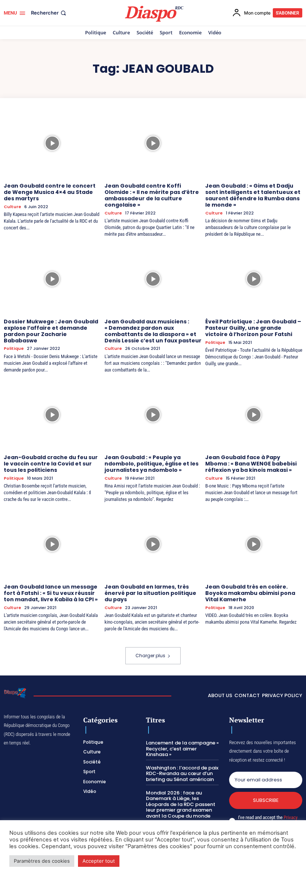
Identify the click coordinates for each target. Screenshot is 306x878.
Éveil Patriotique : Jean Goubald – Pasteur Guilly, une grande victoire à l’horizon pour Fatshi (253, 328)
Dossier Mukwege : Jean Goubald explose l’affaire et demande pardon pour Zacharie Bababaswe (51, 331)
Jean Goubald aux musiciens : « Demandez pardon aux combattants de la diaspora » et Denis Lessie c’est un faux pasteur (153, 331)
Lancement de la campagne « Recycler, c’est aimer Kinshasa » (182, 748)
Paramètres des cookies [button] (42, 861)
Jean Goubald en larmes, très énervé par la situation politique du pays (150, 593)
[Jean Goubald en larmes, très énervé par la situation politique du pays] (153, 544)
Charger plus (150, 655)
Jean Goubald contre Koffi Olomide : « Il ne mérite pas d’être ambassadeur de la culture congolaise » (151, 195)
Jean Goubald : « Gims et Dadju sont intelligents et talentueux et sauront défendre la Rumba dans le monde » (252, 195)
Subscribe (266, 800)
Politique (14, 348)
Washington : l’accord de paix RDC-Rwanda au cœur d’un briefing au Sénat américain (182, 773)
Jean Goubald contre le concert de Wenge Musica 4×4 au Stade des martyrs (50, 192)
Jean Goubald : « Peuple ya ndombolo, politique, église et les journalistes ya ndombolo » (151, 464)
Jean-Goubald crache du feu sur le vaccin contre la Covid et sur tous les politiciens (51, 464)
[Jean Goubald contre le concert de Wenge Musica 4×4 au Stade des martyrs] (52, 143)
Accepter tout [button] (98, 861)
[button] (49, 13)
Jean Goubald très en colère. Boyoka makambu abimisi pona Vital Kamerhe (250, 593)
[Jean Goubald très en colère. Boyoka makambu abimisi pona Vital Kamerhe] (253, 544)
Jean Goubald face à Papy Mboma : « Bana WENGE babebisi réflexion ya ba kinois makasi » (251, 464)
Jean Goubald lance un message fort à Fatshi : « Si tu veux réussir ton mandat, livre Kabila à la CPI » (51, 593)
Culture (12, 206)
